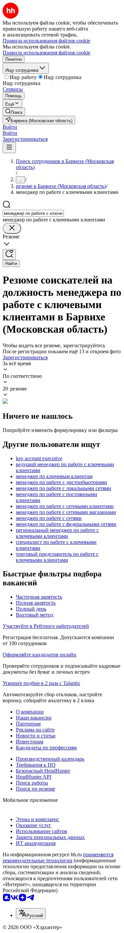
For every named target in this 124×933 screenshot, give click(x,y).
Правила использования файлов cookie (46, 52)
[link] (14, 112)
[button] (10, 127)
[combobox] (33, 213)
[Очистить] (12, 228)
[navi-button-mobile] (9, 147)
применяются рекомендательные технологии (58, 857)
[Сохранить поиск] (9, 254)
